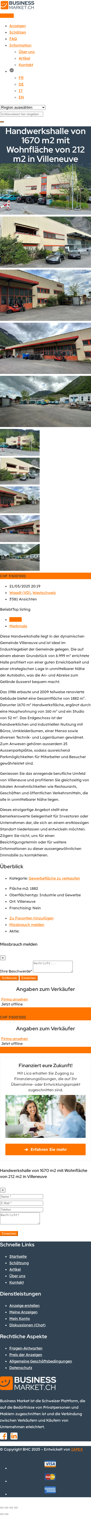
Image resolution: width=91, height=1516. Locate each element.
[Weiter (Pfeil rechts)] (6, 1514)
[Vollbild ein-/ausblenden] (11, 1507)
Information (20, 45)
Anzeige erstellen (24, 1305)
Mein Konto (19, 1318)
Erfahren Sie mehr (45, 1149)
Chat (45, 1010)
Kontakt (26, 64)
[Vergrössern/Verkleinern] (16, 1507)
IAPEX (77, 1449)
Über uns (27, 51)
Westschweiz (44, 592)
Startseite (18, 1256)
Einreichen (28, 978)
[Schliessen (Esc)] (2, 1507)
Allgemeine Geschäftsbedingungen (40, 1361)
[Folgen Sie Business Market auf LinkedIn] (14, 1437)
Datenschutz (20, 1367)
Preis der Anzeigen (25, 1354)
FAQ (13, 38)
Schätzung (19, 1263)
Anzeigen (17, 25)
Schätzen (17, 32)
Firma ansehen (14, 999)
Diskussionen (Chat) (27, 1325)
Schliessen (9, 978)
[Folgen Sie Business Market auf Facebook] (3, 1437)
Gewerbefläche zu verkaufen (54, 878)
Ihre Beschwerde (16, 971)
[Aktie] (6, 1507)
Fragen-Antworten (25, 1348)
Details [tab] (15, 619)
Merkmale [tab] (18, 626)
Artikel (24, 58)
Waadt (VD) (20, 592)
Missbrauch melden (26, 924)
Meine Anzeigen (23, 1312)
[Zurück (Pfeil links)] (2, 1514)
